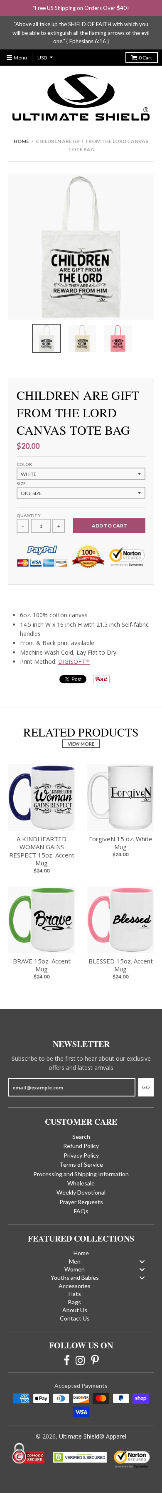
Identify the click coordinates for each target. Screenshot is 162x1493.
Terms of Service (81, 1164)
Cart (145, 57)
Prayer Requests (81, 1201)
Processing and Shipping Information (81, 1174)
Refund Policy (81, 1145)
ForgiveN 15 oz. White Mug (120, 843)
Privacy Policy (81, 1155)
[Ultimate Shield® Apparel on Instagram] (80, 1359)
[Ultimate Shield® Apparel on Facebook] (67, 1359)
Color (24, 464)
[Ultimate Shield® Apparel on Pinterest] (95, 1359)
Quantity (29, 515)
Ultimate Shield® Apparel (92, 1436)
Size (21, 483)
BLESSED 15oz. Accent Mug (120, 965)
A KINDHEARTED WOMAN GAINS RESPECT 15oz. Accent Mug (41, 851)
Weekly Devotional (81, 1192)
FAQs (81, 1211)
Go (146, 1087)
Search (81, 1136)
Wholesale (81, 1183)
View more (81, 743)
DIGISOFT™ (74, 661)
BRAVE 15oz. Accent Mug (42, 965)
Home (21, 141)
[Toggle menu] (142, 1261)
